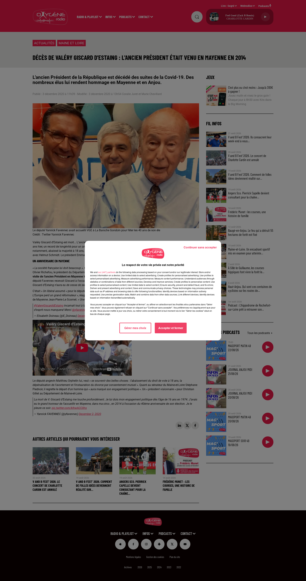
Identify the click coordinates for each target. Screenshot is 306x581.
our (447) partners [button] (106, 272)
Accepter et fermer (170, 328)
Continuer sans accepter (200, 247)
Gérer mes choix (135, 328)
